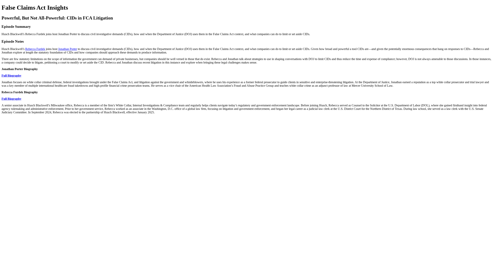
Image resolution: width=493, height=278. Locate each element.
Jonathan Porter (67, 49)
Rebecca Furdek (35, 49)
